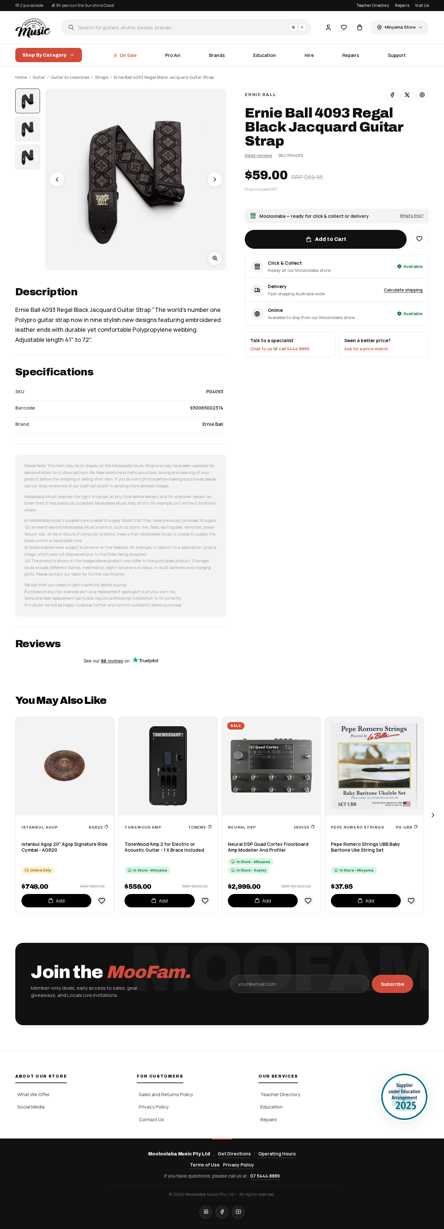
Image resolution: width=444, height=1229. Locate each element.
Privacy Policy (154, 1107)
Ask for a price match (366, 349)
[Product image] (27, 129)
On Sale (128, 55)
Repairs (402, 5)
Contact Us (151, 1119)
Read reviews (258, 155)
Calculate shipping (403, 290)
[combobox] (186, 27)
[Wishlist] (344, 27)
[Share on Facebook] (392, 95)
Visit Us (422, 5)
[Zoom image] (214, 258)
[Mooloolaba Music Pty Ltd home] (32, 27)
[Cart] (359, 27)
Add (60, 901)
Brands (217, 55)
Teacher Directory (373, 5)
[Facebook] (222, 1212)
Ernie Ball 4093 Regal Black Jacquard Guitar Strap (164, 77)
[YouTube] (238, 1212)
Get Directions (234, 1154)
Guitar (39, 77)
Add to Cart (330, 239)
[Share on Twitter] (407, 95)
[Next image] (215, 179)
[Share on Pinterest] (422, 95)
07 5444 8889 (265, 1176)
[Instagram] (205, 1212)
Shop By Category (44, 55)
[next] (432, 815)
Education (264, 55)
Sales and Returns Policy (166, 1094)
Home (21, 77)
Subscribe (392, 984)
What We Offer (33, 1094)
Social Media (31, 1107)
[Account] (328, 27)
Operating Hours (277, 1154)
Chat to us (261, 349)
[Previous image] (57, 179)
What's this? (412, 215)
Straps (101, 77)
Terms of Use (205, 1165)
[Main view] (27, 101)
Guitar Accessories (70, 77)
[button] (419, 239)
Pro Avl (172, 55)
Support (397, 55)
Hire (309, 55)
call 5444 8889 (294, 349)
